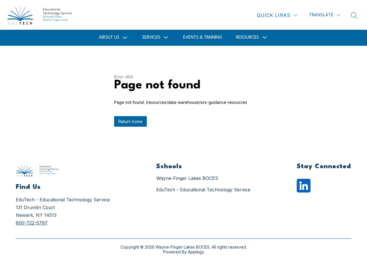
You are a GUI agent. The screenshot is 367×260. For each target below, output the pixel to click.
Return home (130, 121)
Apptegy (196, 251)
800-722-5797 (32, 223)
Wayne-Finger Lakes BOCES (187, 178)
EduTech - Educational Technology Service (203, 189)
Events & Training (202, 37)
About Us (109, 37)
